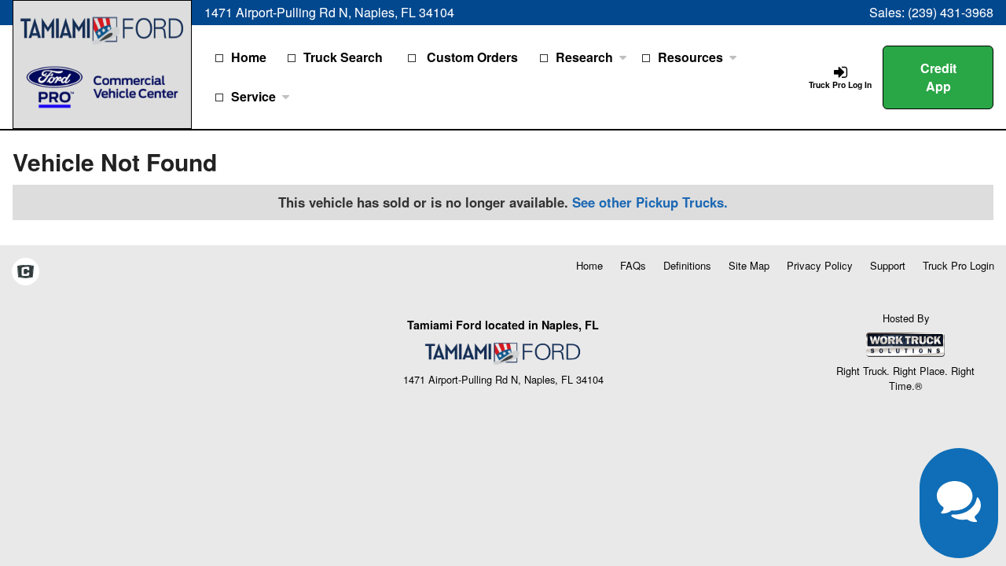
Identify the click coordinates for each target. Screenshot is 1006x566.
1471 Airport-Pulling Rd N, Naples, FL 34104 (329, 12)
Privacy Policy (820, 265)
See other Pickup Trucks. (650, 202)
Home (248, 57)
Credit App (938, 77)
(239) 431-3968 (950, 12)
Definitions (687, 265)
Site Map (749, 265)
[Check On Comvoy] (25, 273)
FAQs (633, 265)
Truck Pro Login (958, 265)
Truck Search (343, 57)
